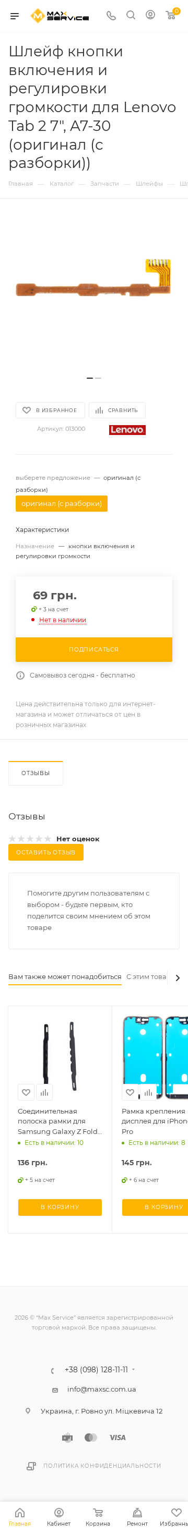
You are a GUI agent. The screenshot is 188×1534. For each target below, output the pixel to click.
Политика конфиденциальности (102, 1466)
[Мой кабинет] (150, 16)
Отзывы (35, 773)
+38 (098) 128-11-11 (96, 1370)
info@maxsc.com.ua (101, 1389)
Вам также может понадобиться (65, 976)
